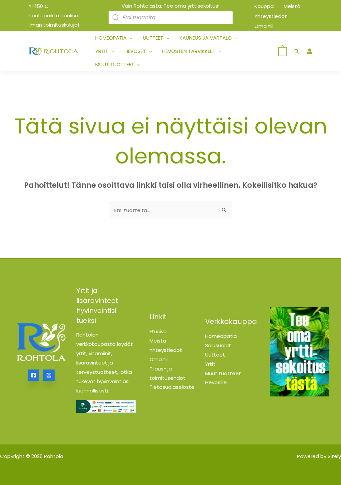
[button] (130, 38)
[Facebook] (33, 375)
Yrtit (210, 364)
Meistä (158, 340)
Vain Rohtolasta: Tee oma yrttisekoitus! (170, 5)
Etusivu (158, 331)
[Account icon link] (309, 51)
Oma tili (159, 359)
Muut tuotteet (223, 373)
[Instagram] (49, 375)
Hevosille (216, 382)
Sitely (334, 456)
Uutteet (215, 354)
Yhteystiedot (166, 350)
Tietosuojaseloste (172, 386)
